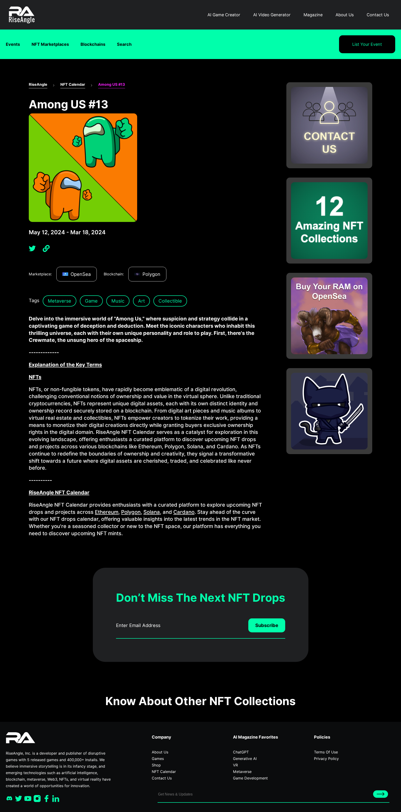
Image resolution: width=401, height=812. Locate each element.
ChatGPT (241, 752)
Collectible (170, 301)
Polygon (131, 512)
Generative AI (245, 758)
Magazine (313, 14)
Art (141, 301)
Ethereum (106, 512)
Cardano (183, 512)
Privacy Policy (326, 758)
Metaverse (59, 301)
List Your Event (367, 44)
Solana (151, 512)
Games (158, 758)
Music (117, 301)
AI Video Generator (272, 14)
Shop (156, 765)
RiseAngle (38, 84)
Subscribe (266, 625)
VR (235, 765)
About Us (345, 14)
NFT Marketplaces (50, 44)
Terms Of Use (326, 752)
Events (13, 44)
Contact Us (378, 14)
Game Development (250, 778)
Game (91, 301)
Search (124, 44)
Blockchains (93, 44)
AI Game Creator (223, 14)
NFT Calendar (72, 84)
